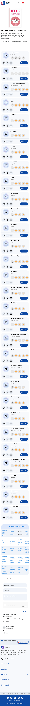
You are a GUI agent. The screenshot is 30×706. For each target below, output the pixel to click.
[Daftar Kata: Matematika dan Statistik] (7, 298)
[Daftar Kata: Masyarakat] (7, 157)
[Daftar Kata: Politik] (7, 125)
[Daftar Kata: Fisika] (7, 282)
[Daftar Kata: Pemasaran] (7, 517)
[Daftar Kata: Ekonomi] (7, 392)
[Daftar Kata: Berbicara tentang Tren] (7, 470)
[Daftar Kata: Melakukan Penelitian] (7, 266)
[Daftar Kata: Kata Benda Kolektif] (7, 454)
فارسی (4, 693)
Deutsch (17, 693)
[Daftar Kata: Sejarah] (7, 313)
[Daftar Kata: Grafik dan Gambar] (7, 329)
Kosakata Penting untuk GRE (12, 550)
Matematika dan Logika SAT (12, 541)
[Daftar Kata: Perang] (7, 188)
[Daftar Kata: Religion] (7, 141)
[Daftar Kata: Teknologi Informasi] (7, 345)
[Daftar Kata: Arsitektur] (7, 63)
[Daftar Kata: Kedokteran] (7, 78)
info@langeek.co (9, 659)
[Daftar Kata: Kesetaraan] (7, 486)
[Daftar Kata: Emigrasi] (7, 172)
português (23, 693)
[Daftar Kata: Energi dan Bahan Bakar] (7, 376)
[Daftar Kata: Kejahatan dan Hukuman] (7, 94)
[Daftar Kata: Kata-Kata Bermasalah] (7, 439)
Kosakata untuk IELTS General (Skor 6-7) (4, 560)
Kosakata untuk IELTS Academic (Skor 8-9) (4, 570)
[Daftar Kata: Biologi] (7, 235)
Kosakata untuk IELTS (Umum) (12, 533)
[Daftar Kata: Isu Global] (7, 423)
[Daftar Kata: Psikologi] (7, 407)
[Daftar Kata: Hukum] (7, 110)
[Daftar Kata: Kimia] (7, 360)
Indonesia (10, 693)
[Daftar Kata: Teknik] (7, 251)
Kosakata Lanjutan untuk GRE (20, 550)
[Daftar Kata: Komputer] (7, 204)
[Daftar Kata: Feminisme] (7, 502)
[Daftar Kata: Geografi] (7, 219)
